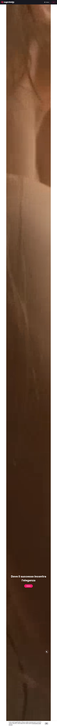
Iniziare (28, 586)
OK (46, 723)
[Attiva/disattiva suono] (47, 651)
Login (53, 2)
